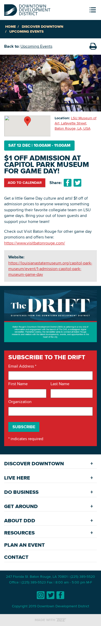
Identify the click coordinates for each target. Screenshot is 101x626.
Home (10, 26)
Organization (20, 402)
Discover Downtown (42, 26)
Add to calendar (25, 182)
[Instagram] (41, 595)
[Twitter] (50, 595)
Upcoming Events (26, 31)
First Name (18, 384)
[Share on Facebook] (67, 183)
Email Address (22, 366)
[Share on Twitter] (77, 183)
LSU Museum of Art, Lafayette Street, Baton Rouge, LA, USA (75, 123)
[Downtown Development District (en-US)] (27, 9)
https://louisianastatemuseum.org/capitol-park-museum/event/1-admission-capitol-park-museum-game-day (50, 269)
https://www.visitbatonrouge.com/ (34, 243)
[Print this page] (93, 46)
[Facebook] (60, 595)
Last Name (60, 384)
